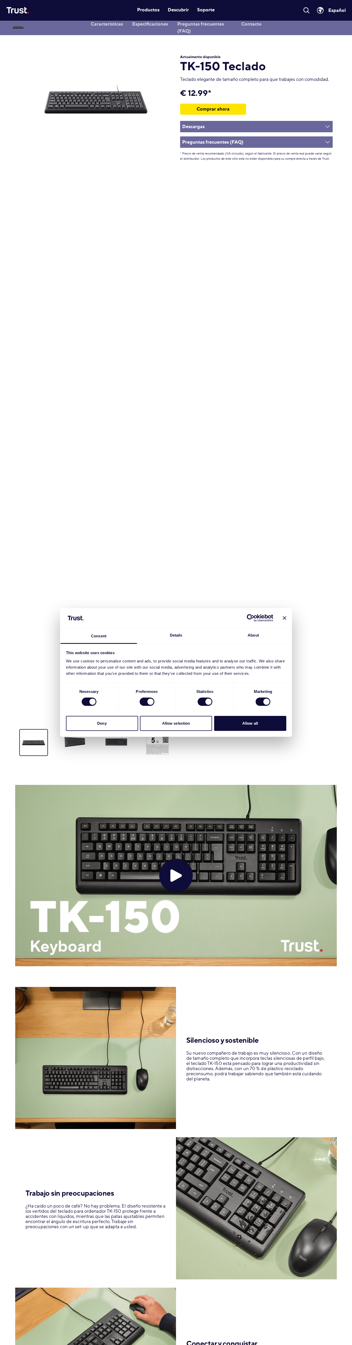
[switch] (147, 702)
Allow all (250, 723)
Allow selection (176, 723)
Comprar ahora (213, 109)
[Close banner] (284, 618)
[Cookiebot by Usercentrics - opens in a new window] (250, 618)
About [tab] (253, 635)
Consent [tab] (98, 636)
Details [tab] (176, 635)
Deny (101, 723)
